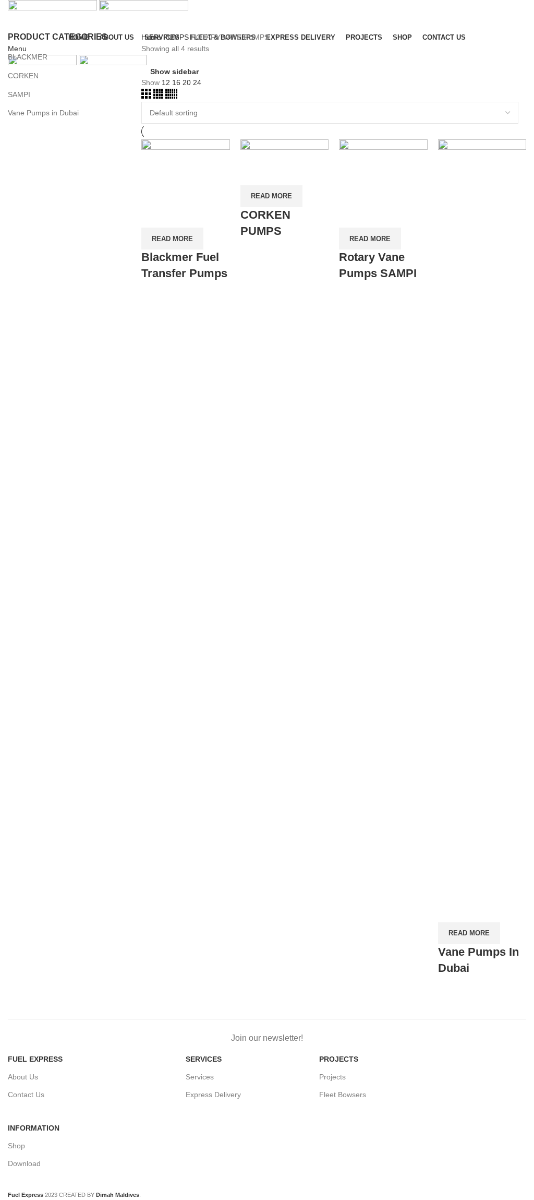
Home (152, 37)
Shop (16, 1146)
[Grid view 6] (171, 96)
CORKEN (23, 76)
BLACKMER (27, 57)
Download (24, 1163)
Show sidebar (174, 71)
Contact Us (26, 1094)
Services (200, 1077)
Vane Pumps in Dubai (43, 113)
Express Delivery (213, 1094)
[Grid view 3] (147, 96)
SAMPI (19, 94)
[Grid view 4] (159, 96)
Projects (332, 1077)
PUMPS (177, 37)
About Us (23, 1077)
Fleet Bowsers (342, 1094)
